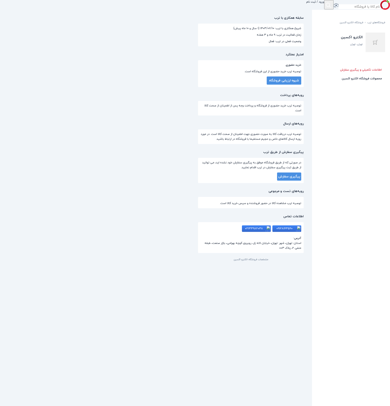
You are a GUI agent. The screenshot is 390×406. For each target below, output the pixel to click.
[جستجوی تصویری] (336, 6)
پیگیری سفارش (289, 176)
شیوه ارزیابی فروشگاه (284, 80)
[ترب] (385, 5)
